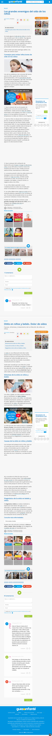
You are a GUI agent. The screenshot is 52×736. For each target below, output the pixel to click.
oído (21, 505)
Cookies (19, 712)
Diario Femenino (35, 729)
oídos (15, 403)
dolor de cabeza (26, 110)
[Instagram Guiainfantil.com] (42, 125)
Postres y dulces (17, 219)
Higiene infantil (26, 219)
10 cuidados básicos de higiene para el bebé (15, 247)
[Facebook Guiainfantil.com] (35, 125)
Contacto (17, 714)
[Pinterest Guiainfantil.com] (38, 125)
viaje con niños (15, 177)
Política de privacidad (29, 712)
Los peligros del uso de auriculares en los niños (18, 238)
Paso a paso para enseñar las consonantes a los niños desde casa (46, 23)
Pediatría (6, 259)
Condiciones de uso (25, 288)
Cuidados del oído (17, 203)
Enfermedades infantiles (8, 544)
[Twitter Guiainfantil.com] (45, 125)
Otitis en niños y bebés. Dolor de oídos (8, 223)
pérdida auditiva (16, 434)
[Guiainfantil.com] (15, 2)
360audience (30, 732)
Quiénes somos (11, 712)
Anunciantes (24, 714)
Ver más (28, 700)
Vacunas (6, 582)
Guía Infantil (26, 729)
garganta (22, 512)
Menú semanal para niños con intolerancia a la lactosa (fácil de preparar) (39, 30)
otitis (7, 353)
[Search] (42, 2)
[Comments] (17, 23)
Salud (6, 8)
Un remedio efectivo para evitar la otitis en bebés (18, 561)
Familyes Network (17, 729)
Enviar (28, 293)
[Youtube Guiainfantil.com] (48, 125)
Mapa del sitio (34, 714)
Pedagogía (18, 259)
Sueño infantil (12, 259)
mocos (16, 450)
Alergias (10, 582)
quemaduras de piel (25, 78)
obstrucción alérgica (20, 493)
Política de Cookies (8, 289)
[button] (5, 2)
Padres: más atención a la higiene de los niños (27, 223)
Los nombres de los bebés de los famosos (15, 570)
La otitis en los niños (17, 547)
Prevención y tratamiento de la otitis (27, 562)
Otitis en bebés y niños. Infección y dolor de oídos (27, 546)
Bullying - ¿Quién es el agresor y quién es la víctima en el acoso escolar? (45, 30)
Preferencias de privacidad (15, 288)
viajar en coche (23, 191)
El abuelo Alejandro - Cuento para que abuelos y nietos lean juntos (38, 22)
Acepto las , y (41, 117)
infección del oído (23, 135)
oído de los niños (20, 36)
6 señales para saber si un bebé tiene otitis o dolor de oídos (8, 560)
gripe (24, 366)
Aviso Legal (39, 712)
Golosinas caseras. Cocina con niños (17, 223)
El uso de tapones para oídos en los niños (8, 238)
